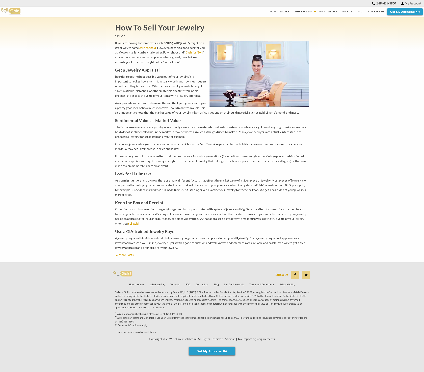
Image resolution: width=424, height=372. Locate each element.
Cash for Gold (194, 52)
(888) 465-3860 (386, 3)
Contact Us (376, 11)
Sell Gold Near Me (234, 284)
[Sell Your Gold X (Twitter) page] (306, 275)
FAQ (360, 11)
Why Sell (175, 284)
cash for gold (147, 48)
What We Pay (328, 11)
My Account (413, 3)
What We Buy (304, 11)
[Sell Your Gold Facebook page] (295, 275)
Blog (216, 284)
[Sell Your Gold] (122, 274)
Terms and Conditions (261, 284)
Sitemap (230, 339)
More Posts (124, 255)
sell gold (133, 223)
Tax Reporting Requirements (256, 339)
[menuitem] (279, 12)
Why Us (347, 11)
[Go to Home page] (134, 11)
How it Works (279, 11)
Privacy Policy (287, 284)
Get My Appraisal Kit (405, 11)
